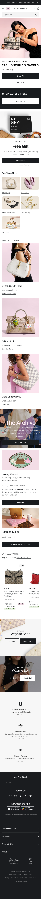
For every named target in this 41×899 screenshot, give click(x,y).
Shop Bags (6, 193)
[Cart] (38, 8)
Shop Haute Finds (24, 557)
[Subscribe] (34, 782)
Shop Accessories (8, 213)
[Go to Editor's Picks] (20, 317)
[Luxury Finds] (20, 138)
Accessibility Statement (15, 874)
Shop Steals (6, 404)
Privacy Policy (28, 874)
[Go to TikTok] (20, 795)
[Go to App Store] (14, 810)
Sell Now (20, 82)
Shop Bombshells (8, 349)
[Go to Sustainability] (30, 861)
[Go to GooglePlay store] (27, 810)
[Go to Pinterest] (30, 795)
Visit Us (20, 502)
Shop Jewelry (25, 213)
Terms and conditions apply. (23, 165)
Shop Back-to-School (20, 545)
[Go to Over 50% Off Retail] (20, 262)
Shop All (20, 76)
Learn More (20, 714)
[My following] (35, 8)
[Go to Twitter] (25, 795)
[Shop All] (20, 53)
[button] (20, 14)
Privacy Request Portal (11, 878)
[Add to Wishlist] (21, 565)
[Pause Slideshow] (37, 2)
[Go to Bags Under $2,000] (20, 373)
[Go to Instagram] (15, 795)
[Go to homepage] (20, 8)
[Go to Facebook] (10, 795)
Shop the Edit (20, 442)
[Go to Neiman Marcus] (14, 861)
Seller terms (23, 878)
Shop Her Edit (20, 101)
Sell (8, 8)
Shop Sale (5, 232)
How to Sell (28, 678)
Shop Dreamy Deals (9, 293)
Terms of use (32, 878)
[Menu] (2, 8)
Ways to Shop (28, 641)
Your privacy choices (20, 881)
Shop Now (20, 161)
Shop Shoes (25, 193)
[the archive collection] (20, 428)
